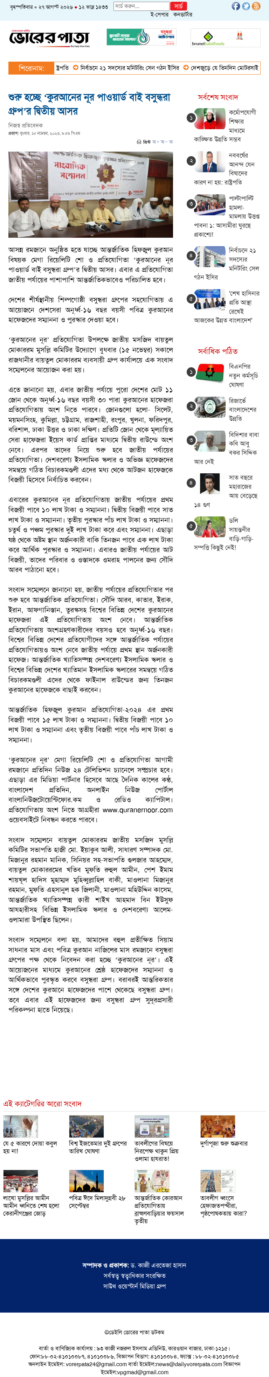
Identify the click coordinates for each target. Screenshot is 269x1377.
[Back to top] (10, 1362)
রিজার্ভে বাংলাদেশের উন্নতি (242, 410)
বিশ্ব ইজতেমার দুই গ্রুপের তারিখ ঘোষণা (98, 1147)
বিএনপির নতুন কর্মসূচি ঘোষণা (243, 375)
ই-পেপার (159, 14)
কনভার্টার (182, 14)
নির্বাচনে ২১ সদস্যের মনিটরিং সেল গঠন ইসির (113, 68)
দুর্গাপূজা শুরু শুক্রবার (224, 1143)
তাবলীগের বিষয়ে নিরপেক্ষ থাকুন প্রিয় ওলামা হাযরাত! (156, 1151)
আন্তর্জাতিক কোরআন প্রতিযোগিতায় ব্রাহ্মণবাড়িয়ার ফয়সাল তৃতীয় (159, 1209)
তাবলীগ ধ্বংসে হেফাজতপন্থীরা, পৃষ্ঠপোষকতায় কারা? (223, 1206)
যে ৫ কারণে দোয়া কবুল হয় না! (30, 1147)
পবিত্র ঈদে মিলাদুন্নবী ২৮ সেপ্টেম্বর (97, 1202)
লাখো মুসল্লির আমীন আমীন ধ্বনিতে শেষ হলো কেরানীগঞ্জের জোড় (31, 1206)
